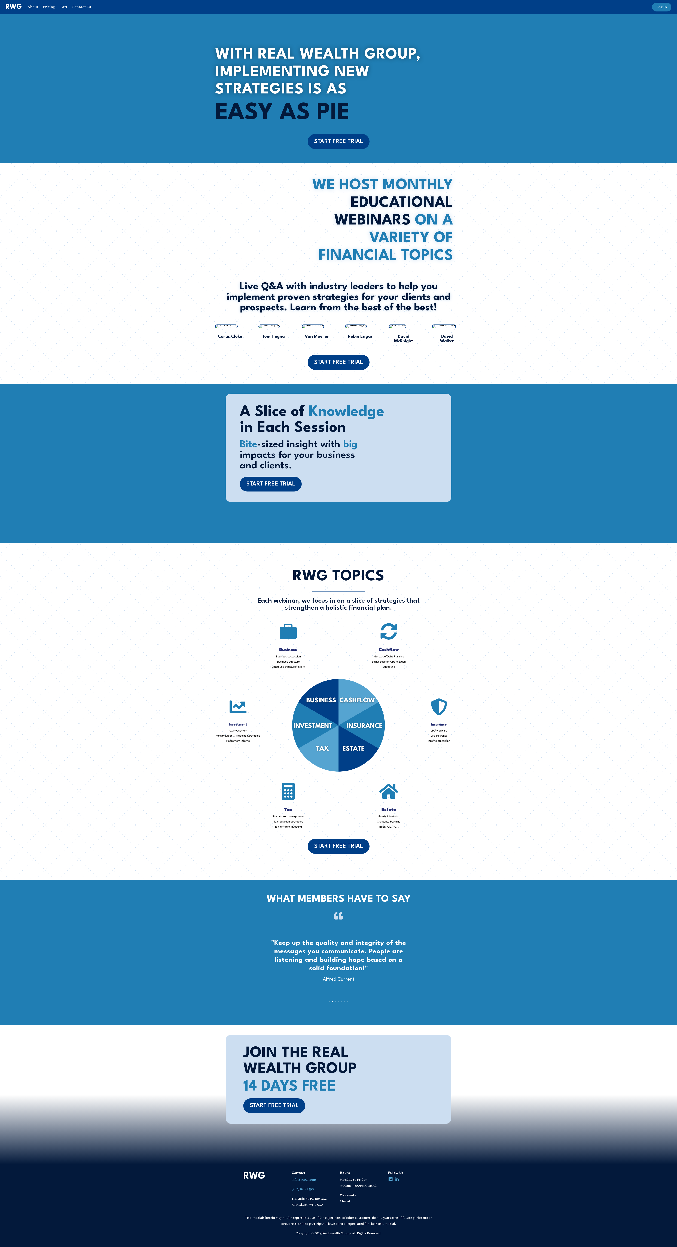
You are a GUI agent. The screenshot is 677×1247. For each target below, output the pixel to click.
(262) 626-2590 (303, 1189)
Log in (661, 7)
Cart (63, 7)
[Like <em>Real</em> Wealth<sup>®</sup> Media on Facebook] (390, 1180)
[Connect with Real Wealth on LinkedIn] (396, 1180)
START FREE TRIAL (338, 141)
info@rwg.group (304, 1180)
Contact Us (81, 7)
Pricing (49, 7)
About (33, 7)
